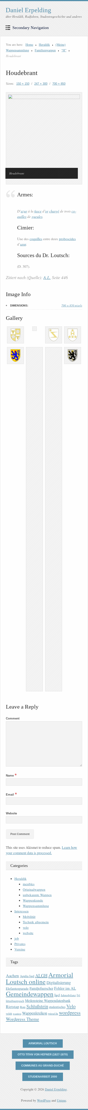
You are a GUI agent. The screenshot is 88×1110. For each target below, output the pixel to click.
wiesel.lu (53, 1014)
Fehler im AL (65, 988)
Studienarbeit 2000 (42, 1076)
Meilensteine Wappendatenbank (47, 1000)
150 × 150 (22, 83)
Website (11, 813)
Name (11, 775)
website (28, 933)
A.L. (47, 277)
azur (24, 211)
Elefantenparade (17, 988)
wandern (17, 1013)
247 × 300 (40, 83)
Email (11, 794)
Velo (71, 1006)
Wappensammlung (36, 905)
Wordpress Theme (22, 1019)
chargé (54, 211)
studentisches (57, 1007)
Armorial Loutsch (42, 1043)
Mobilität (29, 916)
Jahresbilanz (68, 995)
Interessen (21, 911)
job (16, 938)
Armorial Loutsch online (39, 978)
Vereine (19, 949)
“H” (63, 50)
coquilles (36, 238)
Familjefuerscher (41, 988)
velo (26, 927)
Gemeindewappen (29, 993)
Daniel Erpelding (28, 10)
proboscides (67, 238)
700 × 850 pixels (71, 305)
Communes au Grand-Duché (42, 1065)
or (46, 211)
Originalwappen (34, 889)
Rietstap (12, 1006)
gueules (37, 216)
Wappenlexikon (34, 1013)
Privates (19, 943)
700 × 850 (58, 83)
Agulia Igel (27, 976)
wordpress (70, 1012)
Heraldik (44, 44)
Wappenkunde (33, 900)
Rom (22, 1007)
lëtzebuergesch (15, 1001)
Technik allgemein (36, 922)
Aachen (12, 975)
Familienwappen (45, 50)
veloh (9, 1014)
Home (29, 44)
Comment (12, 718)
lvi (78, 995)
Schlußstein (37, 1006)
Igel (57, 994)
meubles (29, 884)
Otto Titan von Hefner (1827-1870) (43, 1054)
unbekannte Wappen (37, 895)
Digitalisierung (58, 982)
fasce (38, 211)
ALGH (41, 975)
